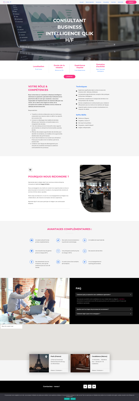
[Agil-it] (7, 2)
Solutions (98, 2)
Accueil (82, 2)
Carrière (113, 2)
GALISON (120, 2)
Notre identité (90, 2)
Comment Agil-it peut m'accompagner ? (88, 313)
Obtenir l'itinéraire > (97, 370)
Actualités (106, 2)
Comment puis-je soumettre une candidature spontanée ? (94, 294)
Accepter (67, 398)
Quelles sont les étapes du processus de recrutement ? (93, 309)
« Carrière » (122, 299)
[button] (104, 295)
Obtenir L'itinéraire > (56, 370)
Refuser (73, 398)
